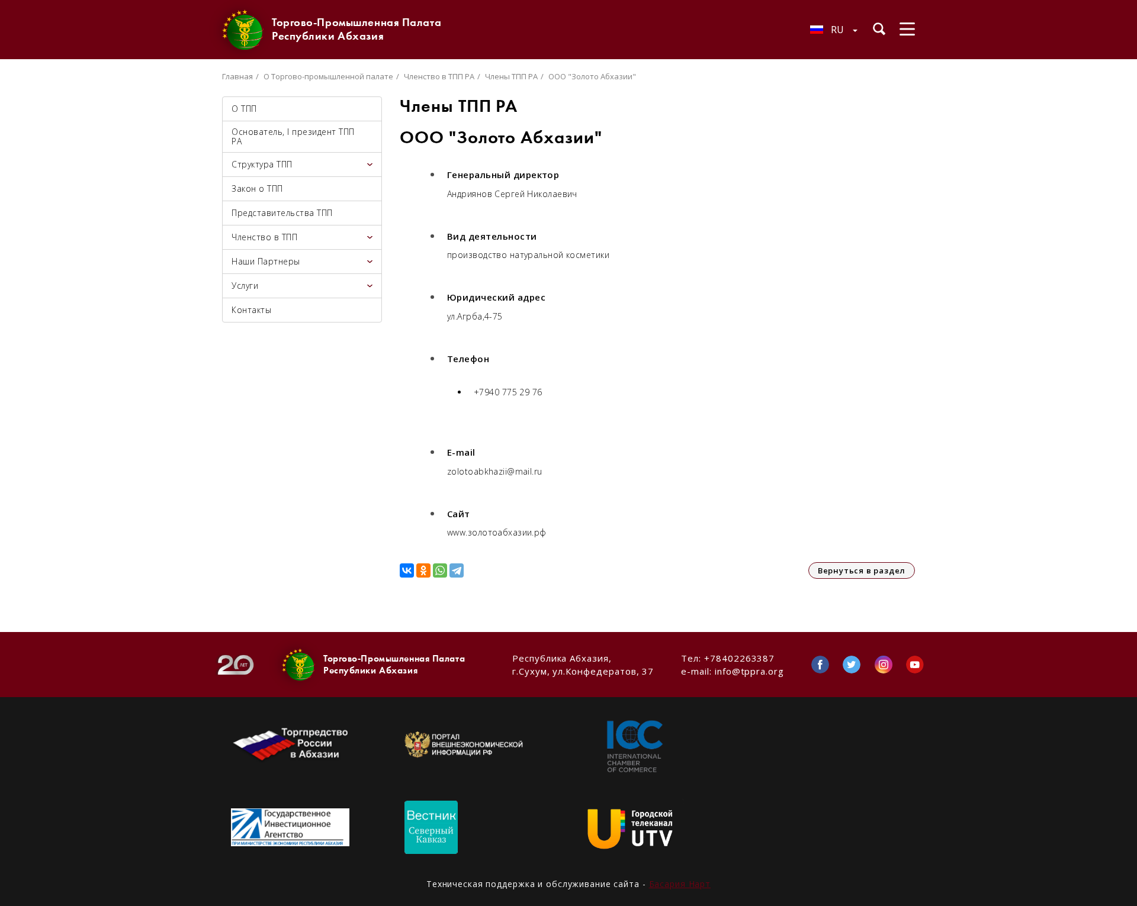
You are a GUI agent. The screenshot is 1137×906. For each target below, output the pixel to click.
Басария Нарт (680, 883)
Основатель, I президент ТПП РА (293, 136)
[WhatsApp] (440, 570)
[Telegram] (456, 570)
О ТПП (244, 108)
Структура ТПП (262, 164)
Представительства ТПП (282, 212)
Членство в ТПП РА (439, 76)
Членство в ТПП (264, 237)
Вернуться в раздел (861, 570)
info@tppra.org (749, 671)
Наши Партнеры (266, 261)
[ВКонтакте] (407, 570)
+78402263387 (739, 658)
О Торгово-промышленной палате (328, 76)
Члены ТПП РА (511, 76)
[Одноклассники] (423, 570)
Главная (237, 76)
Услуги (245, 285)
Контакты (251, 309)
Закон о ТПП (257, 188)
